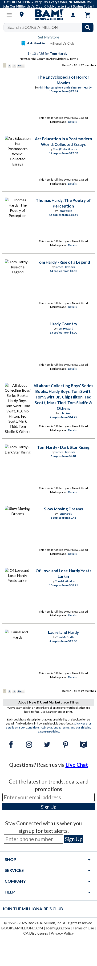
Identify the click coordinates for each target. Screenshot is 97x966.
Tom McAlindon (65, 581)
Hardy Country (63, 323)
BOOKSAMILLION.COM (22, 928)
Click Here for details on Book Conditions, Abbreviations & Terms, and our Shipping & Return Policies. (48, 727)
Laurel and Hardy (63, 632)
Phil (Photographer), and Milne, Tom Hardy (65, 87)
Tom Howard (65, 328)
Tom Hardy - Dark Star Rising (63, 447)
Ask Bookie (36, 43)
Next (21, 65)
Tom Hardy (65, 513)
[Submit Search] (87, 27)
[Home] (48, 14)
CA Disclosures (35, 933)
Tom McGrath (65, 637)
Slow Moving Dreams (63, 508)
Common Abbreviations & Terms (57, 58)
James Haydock (65, 267)
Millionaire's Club (62, 43)
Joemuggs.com (58, 928)
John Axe (65, 413)
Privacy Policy (62, 933)
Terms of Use (83, 928)
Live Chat (76, 765)
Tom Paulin (65, 210)
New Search (27, 58)
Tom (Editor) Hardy (65, 149)
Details (72, 121)
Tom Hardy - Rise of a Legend (63, 262)
